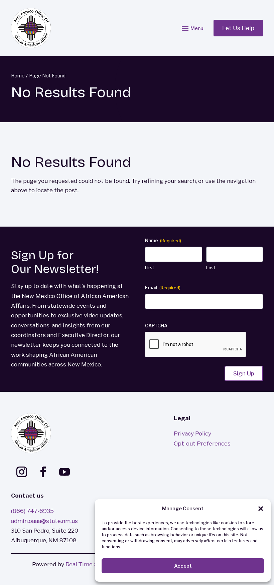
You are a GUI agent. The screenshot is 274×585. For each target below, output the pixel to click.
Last (210, 267)
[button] (260, 508)
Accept (183, 566)
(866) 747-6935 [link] (32, 510)
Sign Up (243, 373)
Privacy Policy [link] (192, 433)
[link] (31, 28)
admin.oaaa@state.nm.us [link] (44, 520)
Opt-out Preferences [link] (202, 443)
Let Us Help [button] (238, 27)
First (149, 267)
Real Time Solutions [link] (92, 564)
